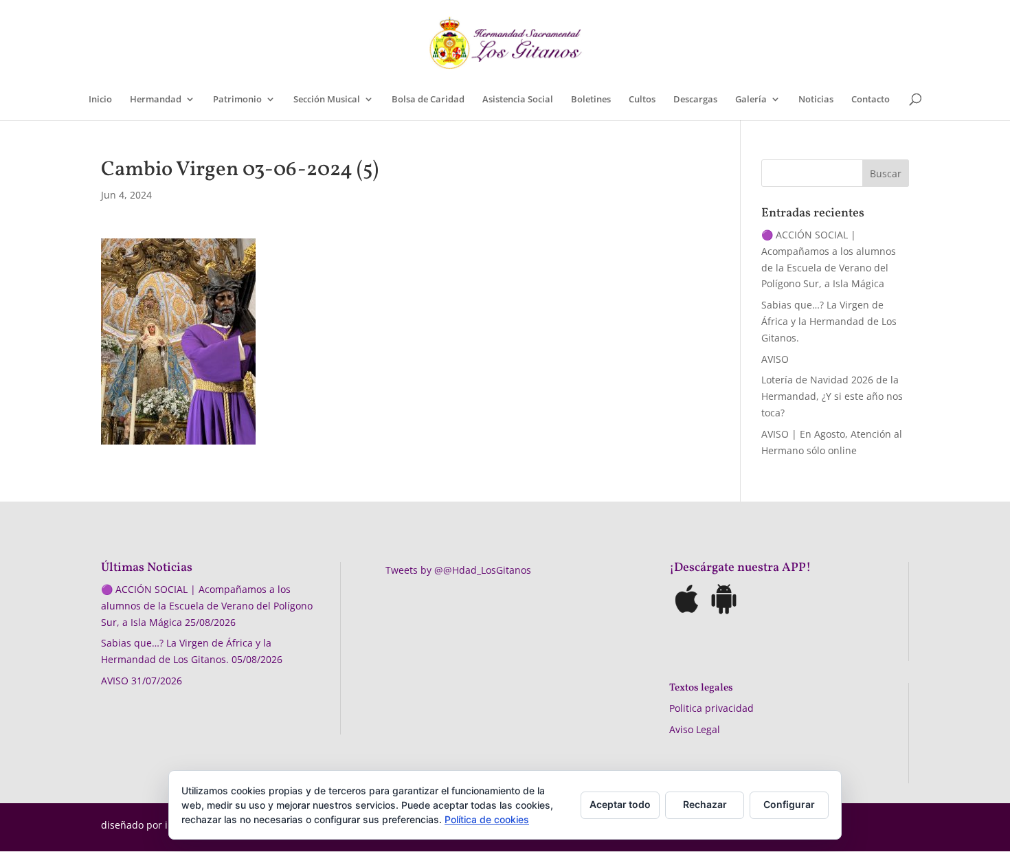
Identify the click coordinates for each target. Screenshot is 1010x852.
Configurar (789, 804)
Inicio (100, 99)
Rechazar (705, 804)
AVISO (775, 359)
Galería (751, 99)
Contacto (870, 99)
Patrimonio (237, 99)
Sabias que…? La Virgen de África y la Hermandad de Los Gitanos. (829, 321)
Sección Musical (326, 99)
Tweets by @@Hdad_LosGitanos (458, 569)
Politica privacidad (711, 708)
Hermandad (155, 99)
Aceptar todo (620, 804)
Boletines (591, 99)
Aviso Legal (694, 729)
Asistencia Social (517, 99)
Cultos (642, 99)
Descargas (695, 99)
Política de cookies (487, 819)
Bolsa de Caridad (428, 99)
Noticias (815, 99)
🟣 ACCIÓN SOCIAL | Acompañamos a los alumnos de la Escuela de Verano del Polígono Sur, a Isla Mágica (207, 606)
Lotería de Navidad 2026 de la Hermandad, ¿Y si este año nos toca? (832, 396)
